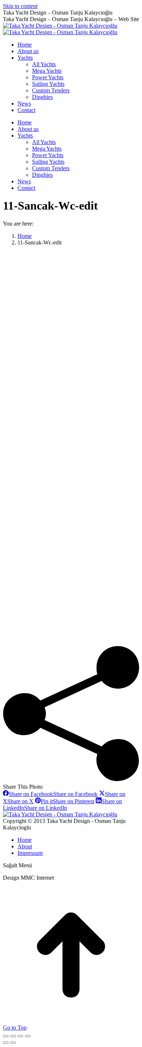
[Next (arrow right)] (13, 1043)
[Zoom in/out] (28, 1036)
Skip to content (20, 6)
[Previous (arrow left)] (6, 1043)
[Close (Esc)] (6, 1036)
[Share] (13, 1036)
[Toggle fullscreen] (20, 1036)
